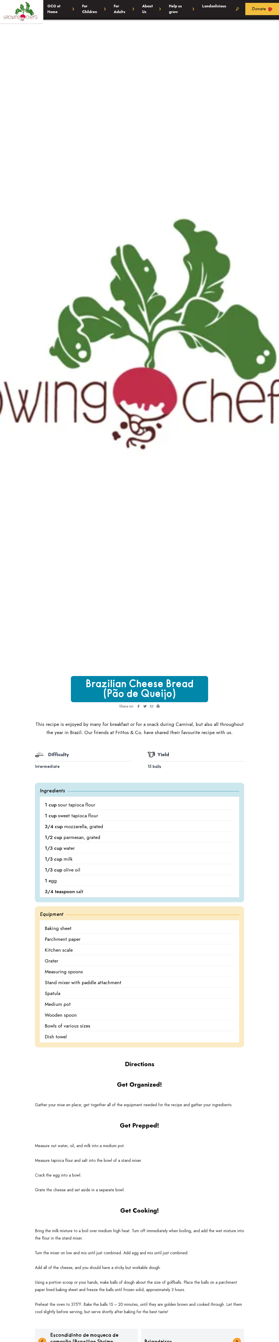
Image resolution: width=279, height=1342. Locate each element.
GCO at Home (54, 9)
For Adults (119, 9)
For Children (89, 9)
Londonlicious (214, 6)
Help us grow (175, 9)
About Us (147, 9)
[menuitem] (137, 706)
